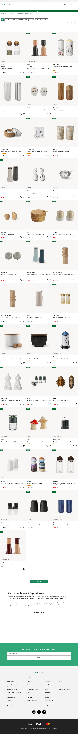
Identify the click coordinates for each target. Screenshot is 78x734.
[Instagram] (39, 712)
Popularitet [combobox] (72, 23)
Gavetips (46, 697)
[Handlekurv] (72, 4)
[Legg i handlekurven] (24, 72)
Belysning (29, 697)
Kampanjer (47, 686)
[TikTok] (44, 712)
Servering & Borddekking (33, 689)
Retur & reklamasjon (12, 689)
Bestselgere (47, 692)
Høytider (46, 695)
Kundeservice (10, 681)
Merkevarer (20, 19)
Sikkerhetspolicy (11, 697)
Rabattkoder (47, 705)
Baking (28, 686)
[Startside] (6, 4)
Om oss (60, 681)
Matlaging (4, 13)
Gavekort (29, 703)
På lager (7, 19)
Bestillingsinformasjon (12, 684)
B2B (8, 703)
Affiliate (61, 686)
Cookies (9, 700)
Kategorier (13, 19)
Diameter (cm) (43, 19)
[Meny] (76, 4)
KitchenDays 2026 (48, 703)
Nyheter (46, 689)
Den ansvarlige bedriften (65, 684)
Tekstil (28, 695)
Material (32, 19)
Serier (36, 19)
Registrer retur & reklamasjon (14, 692)
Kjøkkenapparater (31, 684)
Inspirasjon (47, 684)
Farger (26, 19)
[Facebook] (33, 712)
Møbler (28, 692)
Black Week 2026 (48, 700)
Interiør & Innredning (32, 700)
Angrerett (9, 705)
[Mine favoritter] (68, 4)
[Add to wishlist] (21, 72)
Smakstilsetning (12, 13)
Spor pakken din (11, 686)
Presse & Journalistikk (64, 689)
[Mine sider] (65, 4)
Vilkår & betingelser (12, 695)
